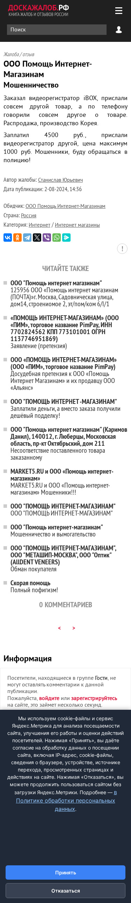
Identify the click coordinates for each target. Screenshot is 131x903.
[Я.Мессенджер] (66, 237)
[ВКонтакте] (7, 237)
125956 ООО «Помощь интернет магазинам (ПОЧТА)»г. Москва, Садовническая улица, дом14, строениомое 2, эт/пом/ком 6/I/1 (64, 293)
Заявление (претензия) (64, 331)
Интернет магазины (77, 225)
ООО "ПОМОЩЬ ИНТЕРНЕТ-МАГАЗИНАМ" (63, 509)
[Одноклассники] (17, 237)
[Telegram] (27, 237)
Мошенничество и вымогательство (56, 530)
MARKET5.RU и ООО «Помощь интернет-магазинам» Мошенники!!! (62, 481)
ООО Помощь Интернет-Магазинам (65, 206)
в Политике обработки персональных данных (66, 800)
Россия (28, 216)
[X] (37, 237)
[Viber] (47, 237)
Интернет (39, 225)
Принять (65, 872)
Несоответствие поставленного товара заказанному (68, 443)
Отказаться (65, 891)
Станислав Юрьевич (60, 180)
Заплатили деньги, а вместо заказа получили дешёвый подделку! (65, 408)
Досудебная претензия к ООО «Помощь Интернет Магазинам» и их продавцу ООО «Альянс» (63, 373)
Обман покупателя (63, 558)
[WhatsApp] (56, 237)
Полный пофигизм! (34, 586)
